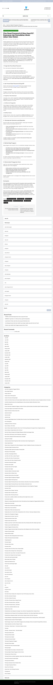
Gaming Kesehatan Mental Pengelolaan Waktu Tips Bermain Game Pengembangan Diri (20, 440)
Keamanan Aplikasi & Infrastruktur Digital (12, 471)
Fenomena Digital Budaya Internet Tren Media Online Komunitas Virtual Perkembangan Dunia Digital (22, 419)
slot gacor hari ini (8, 257)
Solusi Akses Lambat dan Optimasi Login (12, 606)
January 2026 (7, 350)
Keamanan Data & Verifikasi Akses (11, 473)
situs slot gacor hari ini (9, 287)
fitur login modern (20, 198)
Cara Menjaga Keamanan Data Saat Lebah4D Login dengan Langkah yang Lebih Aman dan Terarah (32, 1)
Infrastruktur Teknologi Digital (10, 451)
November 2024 (7, 380)
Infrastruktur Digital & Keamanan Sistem (12, 447)
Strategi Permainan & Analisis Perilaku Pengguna (13, 619)
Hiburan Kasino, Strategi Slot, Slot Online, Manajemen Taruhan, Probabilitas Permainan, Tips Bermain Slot (23, 445)
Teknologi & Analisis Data (9, 632)
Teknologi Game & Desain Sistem (10, 654)
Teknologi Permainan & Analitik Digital (11, 658)
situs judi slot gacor (8, 570)
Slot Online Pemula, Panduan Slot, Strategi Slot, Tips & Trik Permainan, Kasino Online (19, 593)
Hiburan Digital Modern (9, 443)
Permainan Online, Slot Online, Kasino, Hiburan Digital (14, 548)
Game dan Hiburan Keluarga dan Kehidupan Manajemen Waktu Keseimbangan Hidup (19, 432)
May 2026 (6, 342)
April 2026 (6, 344)
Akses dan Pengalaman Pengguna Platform (12, 389)
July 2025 (6, 363)
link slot (6, 244)
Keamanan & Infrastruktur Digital (10, 462)
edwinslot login (7, 417)
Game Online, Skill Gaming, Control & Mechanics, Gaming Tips (15, 434)
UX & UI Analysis (8, 673)
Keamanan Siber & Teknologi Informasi (11, 494)
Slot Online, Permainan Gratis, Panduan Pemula (13, 600)
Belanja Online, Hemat (8, 404)
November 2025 (7, 355)
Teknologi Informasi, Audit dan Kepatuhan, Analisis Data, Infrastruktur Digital (18, 656)
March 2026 (7, 346)
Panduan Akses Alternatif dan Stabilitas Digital (13, 505)
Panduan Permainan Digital (9, 531)
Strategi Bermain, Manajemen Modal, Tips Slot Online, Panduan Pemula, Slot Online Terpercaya (21, 615)
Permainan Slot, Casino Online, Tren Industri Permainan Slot (15, 552)
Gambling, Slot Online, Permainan (10, 423)
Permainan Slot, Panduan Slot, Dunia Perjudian (13, 555)
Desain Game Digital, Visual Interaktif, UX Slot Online (14, 408)
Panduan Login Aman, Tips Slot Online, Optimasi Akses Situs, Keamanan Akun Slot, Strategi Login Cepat (23, 522)
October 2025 (7, 357)
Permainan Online (8, 546)
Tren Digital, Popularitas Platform (10, 664)
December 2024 (7, 378)
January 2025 (7, 376)
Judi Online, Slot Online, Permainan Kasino (12, 458)
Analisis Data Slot (8, 393)
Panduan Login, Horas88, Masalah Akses (12, 524)
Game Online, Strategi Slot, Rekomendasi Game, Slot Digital (15, 436)
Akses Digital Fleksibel (9, 391)
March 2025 (7, 372)
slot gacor (6, 235)
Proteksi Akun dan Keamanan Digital (11, 557)
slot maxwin (7, 291)
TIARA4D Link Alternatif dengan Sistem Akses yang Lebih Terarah (16, 316)
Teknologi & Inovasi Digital (9, 636)
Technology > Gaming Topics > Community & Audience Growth (15, 626)
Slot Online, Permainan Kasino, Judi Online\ (12, 604)
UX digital (6, 202)
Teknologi (6, 628)
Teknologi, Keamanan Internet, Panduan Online (13, 662)
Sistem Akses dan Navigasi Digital (11, 563)
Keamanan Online (8, 488)
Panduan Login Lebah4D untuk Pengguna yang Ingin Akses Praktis (16, 325)
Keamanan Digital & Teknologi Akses (11, 479)
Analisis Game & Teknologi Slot (10, 395)
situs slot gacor (7, 265)
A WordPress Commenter (9, 331)
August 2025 (7, 361)
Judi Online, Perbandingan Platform (11, 453)
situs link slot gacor (8, 227)
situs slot (6, 231)
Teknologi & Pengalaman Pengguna (11, 641)
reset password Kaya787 (18, 200)
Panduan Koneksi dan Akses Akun (11, 520)
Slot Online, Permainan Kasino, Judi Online (12, 602)
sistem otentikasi (27, 200)
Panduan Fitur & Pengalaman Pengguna (11, 514)
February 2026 (7, 348)
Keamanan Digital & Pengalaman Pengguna (11, 30)
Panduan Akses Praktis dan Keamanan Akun (12, 509)
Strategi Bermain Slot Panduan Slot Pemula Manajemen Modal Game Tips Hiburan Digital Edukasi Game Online (24, 613)
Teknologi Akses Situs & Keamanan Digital (12, 645)
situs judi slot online (8, 572)
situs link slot (7, 252)
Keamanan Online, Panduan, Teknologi (11, 490)
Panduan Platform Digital (9, 533)
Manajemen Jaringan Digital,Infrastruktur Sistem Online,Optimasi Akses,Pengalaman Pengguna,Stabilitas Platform (24, 501)
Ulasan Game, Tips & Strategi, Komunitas (12, 669)
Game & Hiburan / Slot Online (10, 425)
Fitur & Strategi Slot (8, 421)
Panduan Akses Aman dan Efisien (10, 507)
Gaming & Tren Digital (8, 438)
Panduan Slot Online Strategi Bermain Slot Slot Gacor (14, 535)
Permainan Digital (8, 542)
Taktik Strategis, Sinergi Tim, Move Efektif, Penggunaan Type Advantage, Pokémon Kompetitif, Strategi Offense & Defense (26, 621)
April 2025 (6, 370)
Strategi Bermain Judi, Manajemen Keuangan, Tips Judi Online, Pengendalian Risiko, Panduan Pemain (22, 611)
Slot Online (7, 591)
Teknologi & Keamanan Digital (10, 639)
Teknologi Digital (8, 647)
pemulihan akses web (8, 200)
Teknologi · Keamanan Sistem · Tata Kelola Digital (13, 630)
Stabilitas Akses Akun (8, 608)
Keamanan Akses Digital (9, 464)
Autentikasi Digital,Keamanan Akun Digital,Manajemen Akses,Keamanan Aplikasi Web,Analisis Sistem (22, 402)
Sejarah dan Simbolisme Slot (10, 561)
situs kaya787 (16, 85)
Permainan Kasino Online (9, 544)
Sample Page (25, 16)
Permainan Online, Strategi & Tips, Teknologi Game (13, 550)
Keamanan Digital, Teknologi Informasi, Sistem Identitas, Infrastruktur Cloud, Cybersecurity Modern (22, 481)
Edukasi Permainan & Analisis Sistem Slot (12, 410)
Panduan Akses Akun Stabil (9, 503)
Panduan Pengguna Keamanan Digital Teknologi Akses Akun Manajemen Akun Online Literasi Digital (22, 529)
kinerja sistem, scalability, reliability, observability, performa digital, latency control (19, 496)
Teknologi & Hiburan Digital (9, 634)
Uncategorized (7, 671)
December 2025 (7, 352)
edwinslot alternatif (8, 412)
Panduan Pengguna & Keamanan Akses (11, 527)
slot (5, 282)
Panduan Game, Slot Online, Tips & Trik (11, 516)
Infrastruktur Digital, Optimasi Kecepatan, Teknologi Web (14, 449)
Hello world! (17, 331)
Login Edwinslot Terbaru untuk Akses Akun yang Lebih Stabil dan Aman (35, 19)
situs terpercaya (7, 274)
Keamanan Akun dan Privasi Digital (11, 466)
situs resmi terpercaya (9, 574)
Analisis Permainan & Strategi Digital (11, 397)
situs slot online (7, 583)
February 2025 (7, 374)
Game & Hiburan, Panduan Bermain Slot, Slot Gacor (13, 430)
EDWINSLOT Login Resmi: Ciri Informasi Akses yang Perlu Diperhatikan (17, 318)
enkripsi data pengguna (11, 198)
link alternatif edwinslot (9, 499)
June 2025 (6, 365)
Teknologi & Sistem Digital (9, 643)
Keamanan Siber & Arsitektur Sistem (11, 492)
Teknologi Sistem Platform (9, 660)
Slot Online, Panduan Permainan (10, 598)
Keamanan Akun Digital (9, 468)
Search (5, 308)
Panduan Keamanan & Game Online (11, 518)
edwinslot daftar (7, 415)
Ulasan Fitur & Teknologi (9, 667)
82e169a (5, 39)
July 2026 (6, 337)
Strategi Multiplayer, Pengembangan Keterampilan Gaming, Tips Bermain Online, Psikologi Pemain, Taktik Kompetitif (25, 617)
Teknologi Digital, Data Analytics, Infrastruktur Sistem (14, 649)
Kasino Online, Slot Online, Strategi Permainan (13, 460)
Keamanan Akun (29, 198)
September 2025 (7, 359)
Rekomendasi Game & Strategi (10, 559)
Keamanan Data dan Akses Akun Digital (11, 475)
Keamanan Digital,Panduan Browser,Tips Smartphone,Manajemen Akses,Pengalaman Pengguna (21, 486)
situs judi (6, 565)
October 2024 (7, 383)
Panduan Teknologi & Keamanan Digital (11, 537)
